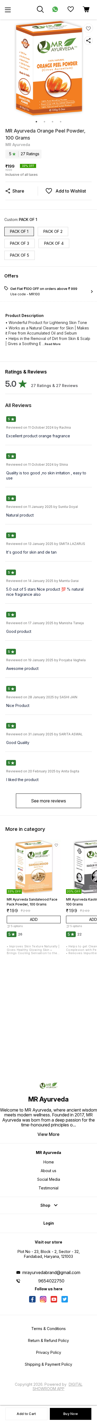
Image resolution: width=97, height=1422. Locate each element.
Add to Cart (26, 1414)
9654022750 (51, 1280)
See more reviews (48, 800)
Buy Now (70, 1414)
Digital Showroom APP (57, 1386)
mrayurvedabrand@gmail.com (51, 1272)
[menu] (8, 10)
